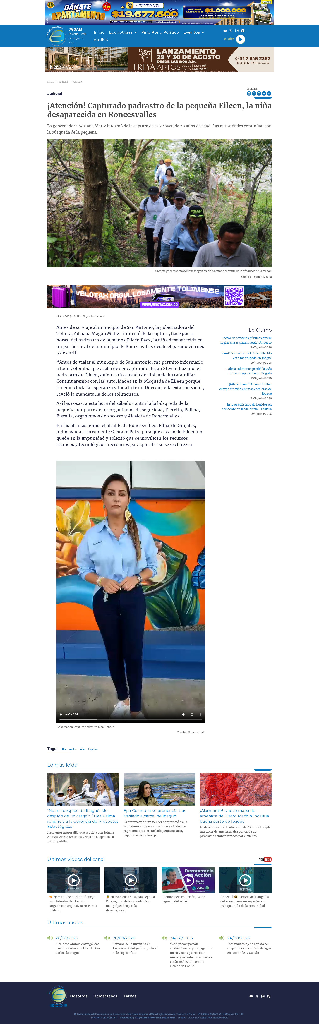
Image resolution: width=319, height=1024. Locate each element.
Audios (101, 39)
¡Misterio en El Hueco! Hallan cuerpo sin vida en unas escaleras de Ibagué (245, 389)
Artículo (78, 81)
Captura (93, 749)
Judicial (63, 81)
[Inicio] (56, 36)
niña (82, 749)
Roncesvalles (69, 749)
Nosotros (79, 996)
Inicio (99, 32)
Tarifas (130, 996)
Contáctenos (105, 996)
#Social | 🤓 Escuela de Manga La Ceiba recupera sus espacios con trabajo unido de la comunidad (244, 901)
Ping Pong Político (160, 32)
